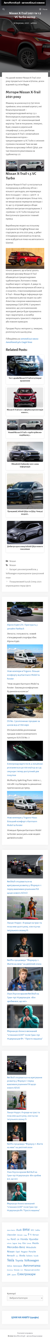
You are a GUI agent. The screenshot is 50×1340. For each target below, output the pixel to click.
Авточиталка (31, 1265)
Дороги (14, 1275)
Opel (18, 1252)
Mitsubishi (31, 1247)
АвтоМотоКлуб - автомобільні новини (24, 3)
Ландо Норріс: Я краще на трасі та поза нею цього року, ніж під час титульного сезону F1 (24, 927)
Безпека (10, 1270)
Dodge (25, 1235)
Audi (19, 1229)
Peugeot (24, 1252)
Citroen (20, 1235)
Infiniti (9, 1243)
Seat (17, 1256)
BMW (26, 1229)
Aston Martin (11, 1230)
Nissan (12, 561)
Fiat (8, 1239)
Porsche (32, 1252)
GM (18, 1239)
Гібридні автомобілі (32, 1270)
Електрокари (26, 1274)
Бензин (16, 1270)
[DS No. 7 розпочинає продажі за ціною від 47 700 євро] (25, 707)
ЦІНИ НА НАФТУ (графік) (25, 1317)
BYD (32, 1230)
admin (34, 23)
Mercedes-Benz (16, 1247)
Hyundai (33, 1239)
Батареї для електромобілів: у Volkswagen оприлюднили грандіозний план (25, 573)
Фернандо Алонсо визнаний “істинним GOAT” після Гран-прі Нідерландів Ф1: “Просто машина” (25, 1035)
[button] (3, 9)
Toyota (19, 1260)
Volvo (9, 1266)
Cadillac (37, 1230)
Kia (24, 1243)
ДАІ (9, 1274)
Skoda (22, 1255)
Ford (13, 1239)
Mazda (35, 1243)
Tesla (10, 1260)
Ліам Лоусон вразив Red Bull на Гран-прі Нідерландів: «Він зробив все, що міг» (23, 997)
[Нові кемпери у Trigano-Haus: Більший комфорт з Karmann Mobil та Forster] (25, 803)
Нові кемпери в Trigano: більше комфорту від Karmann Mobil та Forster (23, 675)
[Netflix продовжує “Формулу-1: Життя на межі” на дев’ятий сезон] (25, 946)
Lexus (29, 1243)
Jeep (19, 1243)
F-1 (30, 1234)
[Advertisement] (25, 42)
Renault (11, 1255)
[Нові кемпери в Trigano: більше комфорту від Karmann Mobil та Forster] (25, 656)
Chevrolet (11, 1235)
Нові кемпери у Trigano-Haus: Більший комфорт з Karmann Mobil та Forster (22, 821)
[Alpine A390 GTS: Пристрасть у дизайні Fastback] (25, 612)
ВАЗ (22, 1270)
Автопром (17, 1266)
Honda (24, 1239)
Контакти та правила (25, 1333)
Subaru (29, 1256)
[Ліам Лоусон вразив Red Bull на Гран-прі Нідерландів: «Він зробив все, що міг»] (25, 979)
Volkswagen (31, 1260)
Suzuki (36, 1256)
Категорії (11, 1294)
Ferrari (36, 1235)
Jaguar (14, 1243)
